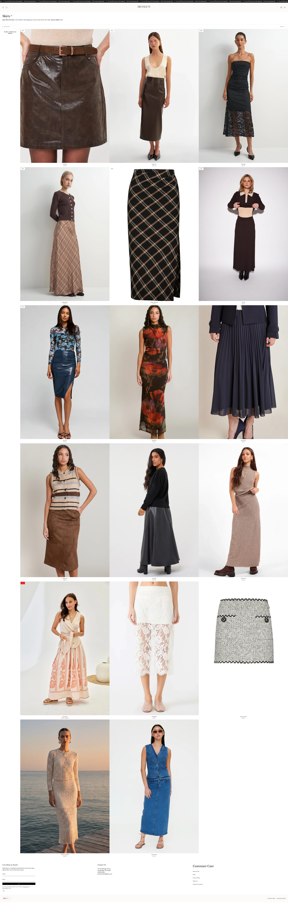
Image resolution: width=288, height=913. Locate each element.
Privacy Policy (25, 886)
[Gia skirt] (243, 234)
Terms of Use (196, 871)
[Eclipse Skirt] (243, 372)
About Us (195, 881)
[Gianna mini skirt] (243, 648)
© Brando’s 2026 (271, 898)
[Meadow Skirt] (65, 234)
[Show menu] (3, 7)
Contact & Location (198, 884)
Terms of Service (5, 888)
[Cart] (284, 7)
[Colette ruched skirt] (154, 234)
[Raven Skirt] (154, 372)
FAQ (194, 874)
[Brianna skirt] (243, 510)
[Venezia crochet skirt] (65, 786)
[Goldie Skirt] (65, 510)
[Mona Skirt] (154, 510)
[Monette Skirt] (154, 648)
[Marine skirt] (65, 648)
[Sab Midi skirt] (154, 786)
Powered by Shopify (281, 898)
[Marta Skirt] (243, 96)
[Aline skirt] (65, 96)
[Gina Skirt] (65, 372)
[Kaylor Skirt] (154, 96)
